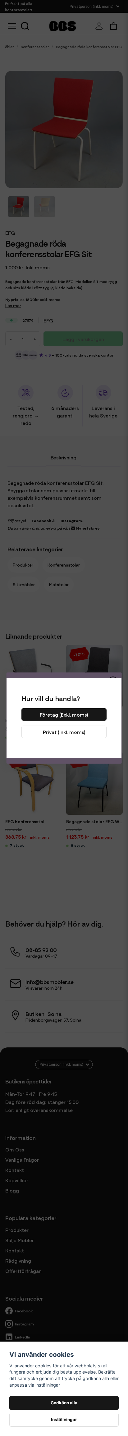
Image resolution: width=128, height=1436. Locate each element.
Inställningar (64, 1419)
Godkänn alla (64, 1402)
